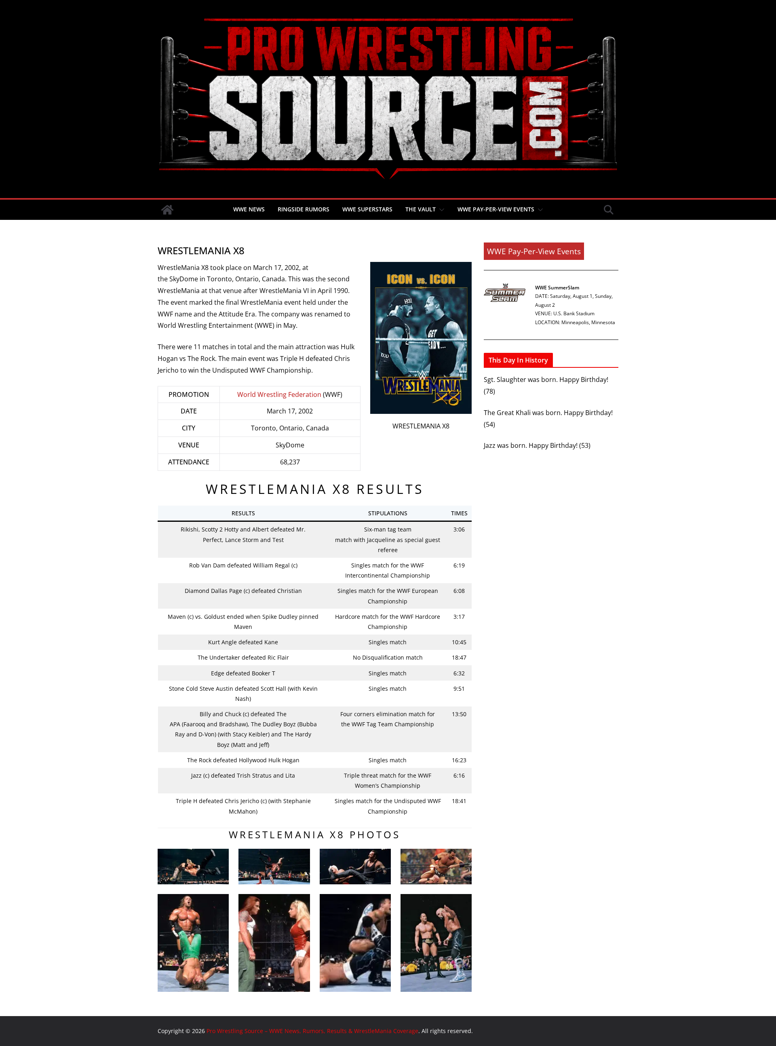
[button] (440, 210)
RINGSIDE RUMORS (303, 209)
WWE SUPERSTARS (367, 209)
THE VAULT (420, 209)
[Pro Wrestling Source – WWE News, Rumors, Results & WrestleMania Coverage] (167, 209)
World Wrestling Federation (279, 394)
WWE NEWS (249, 209)
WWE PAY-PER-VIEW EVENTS (496, 209)
